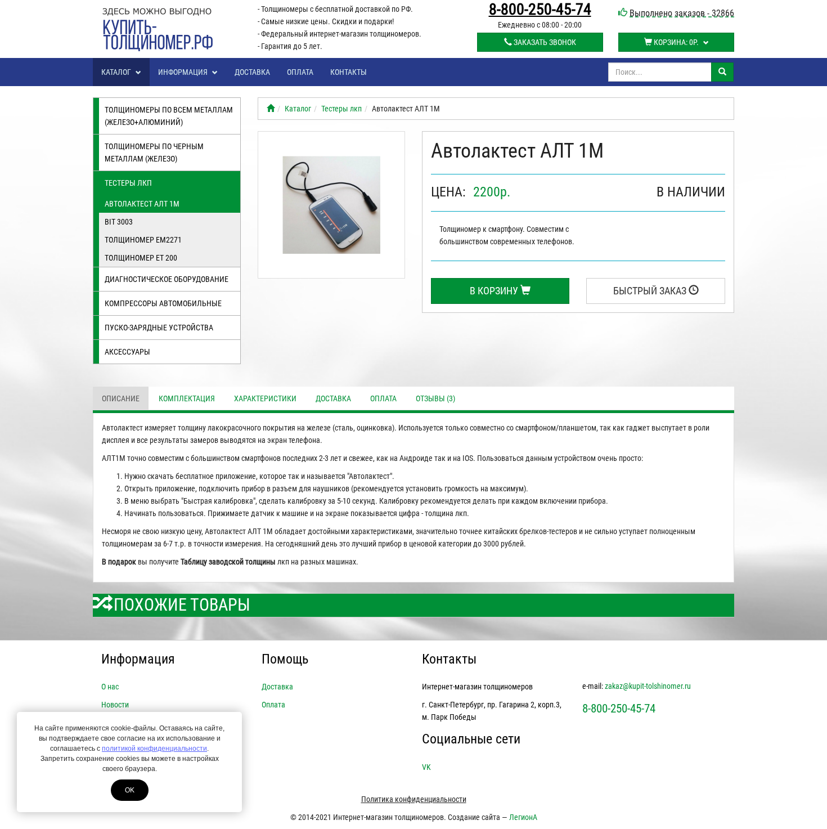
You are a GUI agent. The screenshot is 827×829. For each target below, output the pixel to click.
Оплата (300, 72)
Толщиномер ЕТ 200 (141, 257)
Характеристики (265, 398)
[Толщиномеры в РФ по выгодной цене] (271, 108)
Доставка (252, 72)
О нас (110, 686)
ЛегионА (523, 817)
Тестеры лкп (128, 182)
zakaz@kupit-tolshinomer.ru (648, 686)
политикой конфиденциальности (154, 748)
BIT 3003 (119, 221)
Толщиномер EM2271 (143, 239)
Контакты (348, 72)
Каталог (117, 72)
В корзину (495, 291)
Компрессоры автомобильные (163, 303)
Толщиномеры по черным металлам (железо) (154, 152)
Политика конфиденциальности (413, 799)
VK (426, 767)
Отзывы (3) (435, 398)
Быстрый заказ (651, 291)
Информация (183, 72)
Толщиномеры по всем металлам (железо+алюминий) (169, 116)
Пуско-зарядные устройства (159, 327)
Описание (121, 398)
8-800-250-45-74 (540, 9)
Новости (115, 704)
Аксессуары (127, 351)
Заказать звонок (544, 42)
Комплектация (187, 398)
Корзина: (675, 42)
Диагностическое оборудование (166, 279)
